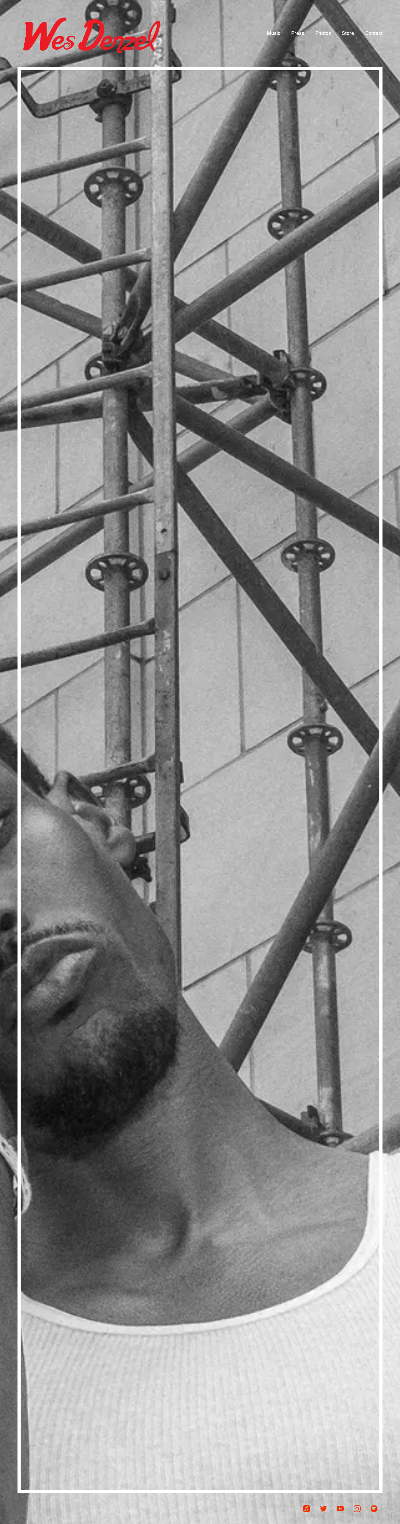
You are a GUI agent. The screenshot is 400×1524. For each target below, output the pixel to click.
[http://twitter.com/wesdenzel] (323, 1508)
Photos (323, 33)
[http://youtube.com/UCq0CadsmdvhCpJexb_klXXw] (340, 1508)
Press (297, 33)
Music (273, 33)
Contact (373, 33)
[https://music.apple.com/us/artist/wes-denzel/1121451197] (306, 1508)
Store (348, 33)
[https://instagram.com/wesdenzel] (357, 1508)
